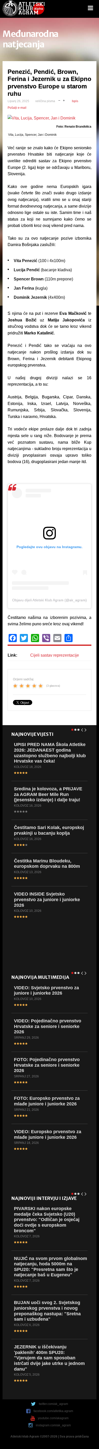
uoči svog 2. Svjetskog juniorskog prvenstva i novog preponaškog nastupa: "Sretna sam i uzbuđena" (47, 1311)
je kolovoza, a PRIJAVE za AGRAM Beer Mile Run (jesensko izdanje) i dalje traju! (48, 794)
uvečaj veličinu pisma (64, 100)
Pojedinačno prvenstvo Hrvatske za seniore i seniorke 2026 (47, 1026)
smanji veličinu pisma (59, 100)
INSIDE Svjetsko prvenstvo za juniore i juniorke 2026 (47, 899)
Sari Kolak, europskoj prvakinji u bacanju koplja (49, 830)
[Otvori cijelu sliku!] (49, 118)
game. (23, 9)
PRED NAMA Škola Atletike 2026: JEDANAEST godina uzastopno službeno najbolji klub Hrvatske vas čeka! (50, 753)
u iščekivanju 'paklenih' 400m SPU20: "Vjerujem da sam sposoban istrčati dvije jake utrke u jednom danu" (49, 1357)
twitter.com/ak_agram (53, 1404)
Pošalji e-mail (17, 108)
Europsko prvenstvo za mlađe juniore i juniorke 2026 (47, 1101)
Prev (82, 729)
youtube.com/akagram (53, 1418)
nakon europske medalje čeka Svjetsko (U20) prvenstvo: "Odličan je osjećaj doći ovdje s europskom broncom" (46, 1219)
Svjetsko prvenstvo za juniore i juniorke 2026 (46, 990)
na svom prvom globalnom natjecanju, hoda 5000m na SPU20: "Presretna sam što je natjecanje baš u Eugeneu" (50, 1267)
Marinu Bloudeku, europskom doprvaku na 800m (47, 863)
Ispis (75, 101)
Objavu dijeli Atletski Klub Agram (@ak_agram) (49, 600)
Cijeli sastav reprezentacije (54, 655)
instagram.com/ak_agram (53, 1425)
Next (86, 729)
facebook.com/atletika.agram (53, 1411)
